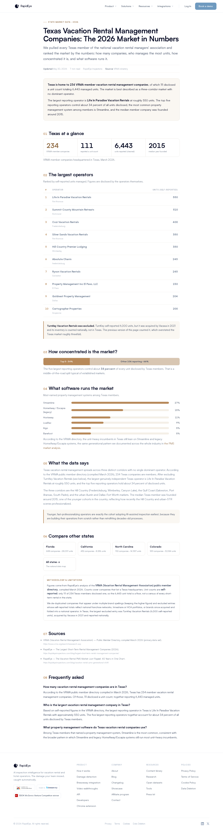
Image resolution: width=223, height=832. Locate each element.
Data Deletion (188, 788)
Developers (83, 800)
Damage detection (86, 776)
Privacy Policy (188, 770)
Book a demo (206, 6)
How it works (83, 770)
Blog (114, 776)
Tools (149, 788)
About (115, 770)
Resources (144, 6)
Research (151, 776)
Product (109, 6)
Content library (154, 770)
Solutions (126, 6)
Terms (117, 823)
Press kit (150, 794)
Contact (116, 800)
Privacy (108, 823)
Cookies (126, 823)
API (78, 794)
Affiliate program (120, 794)
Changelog (117, 782)
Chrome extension (86, 806)
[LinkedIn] (202, 823)
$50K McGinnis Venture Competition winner (39, 795)
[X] (208, 823)
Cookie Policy (188, 782)
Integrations (164, 6)
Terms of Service (190, 776)
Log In (188, 6)
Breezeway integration (88, 782)
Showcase (117, 788)
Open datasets (154, 782)
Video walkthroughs (87, 788)
